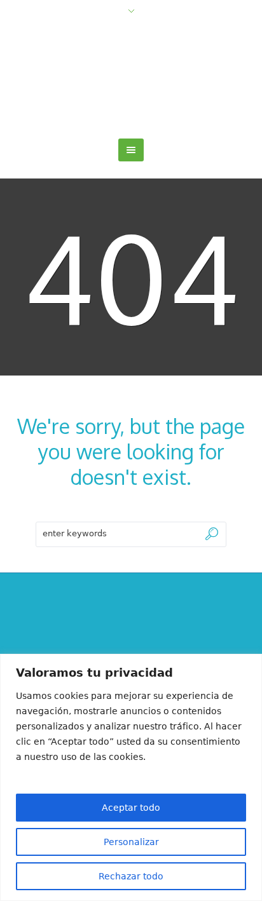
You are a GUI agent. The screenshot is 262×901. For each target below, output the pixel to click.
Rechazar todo (131, 876)
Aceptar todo (131, 808)
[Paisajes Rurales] (131, 78)
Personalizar (131, 842)
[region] (131, 777)
